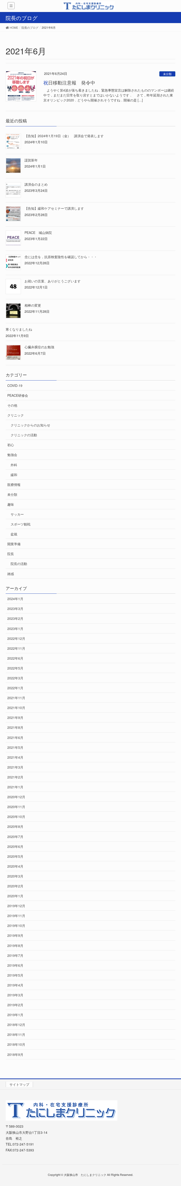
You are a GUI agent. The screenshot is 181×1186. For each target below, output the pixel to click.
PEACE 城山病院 (38, 232)
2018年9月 (15, 1054)
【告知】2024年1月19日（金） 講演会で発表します (64, 135)
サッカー (17, 514)
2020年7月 (15, 836)
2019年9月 (15, 935)
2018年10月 (16, 1044)
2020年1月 (15, 896)
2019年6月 (15, 965)
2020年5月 (15, 856)
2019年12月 (16, 905)
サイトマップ (19, 1084)
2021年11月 (16, 697)
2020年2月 (15, 886)
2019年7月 (15, 955)
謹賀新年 (31, 160)
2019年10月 (16, 925)
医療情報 (14, 484)
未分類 (167, 74)
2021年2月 (15, 777)
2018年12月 (16, 1024)
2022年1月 (15, 687)
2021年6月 (15, 737)
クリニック (15, 415)
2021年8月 (15, 727)
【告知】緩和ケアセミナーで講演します (54, 208)
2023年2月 (15, 618)
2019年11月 (16, 915)
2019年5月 (15, 975)
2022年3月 (15, 678)
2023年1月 (15, 628)
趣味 (10, 504)
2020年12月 (16, 796)
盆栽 (14, 534)
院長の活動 (19, 563)
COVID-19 (14, 385)
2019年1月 (15, 1014)
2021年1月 (15, 787)
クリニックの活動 (24, 435)
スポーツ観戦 (20, 524)
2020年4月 (15, 866)
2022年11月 (16, 648)
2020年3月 (15, 876)
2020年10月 (16, 816)
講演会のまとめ (36, 184)
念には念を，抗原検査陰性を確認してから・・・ (61, 256)
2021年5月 (15, 747)
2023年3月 (15, 608)
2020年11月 (16, 806)
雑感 (10, 573)
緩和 (14, 474)
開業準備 (14, 543)
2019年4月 (15, 985)
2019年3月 (15, 995)
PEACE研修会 (17, 395)
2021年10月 (16, 707)
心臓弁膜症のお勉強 (39, 347)
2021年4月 (15, 757)
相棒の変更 (33, 305)
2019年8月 (15, 945)
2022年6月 (15, 658)
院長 (10, 553)
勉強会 (12, 454)
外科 (14, 464)
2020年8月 (15, 826)
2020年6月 (15, 846)
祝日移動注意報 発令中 (69, 82)
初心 (10, 444)
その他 (12, 405)
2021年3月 (15, 767)
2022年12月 (16, 638)
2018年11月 (16, 1034)
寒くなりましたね (19, 329)
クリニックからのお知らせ (30, 425)
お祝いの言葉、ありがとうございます (53, 281)
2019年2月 (15, 1004)
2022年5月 (15, 668)
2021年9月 (15, 717)
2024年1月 (15, 598)
